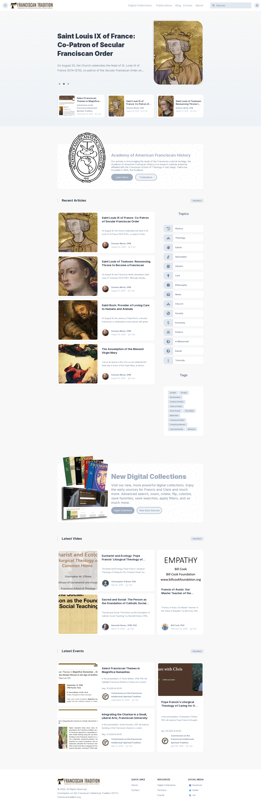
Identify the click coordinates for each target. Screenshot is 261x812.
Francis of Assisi (176, 402)
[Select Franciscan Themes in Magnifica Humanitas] (67, 106)
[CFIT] (31, 5)
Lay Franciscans (176, 429)
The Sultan (189, 411)
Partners (161, 790)
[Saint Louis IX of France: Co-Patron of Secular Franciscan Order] (116, 106)
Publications (164, 5)
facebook (197, 785)
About (199, 5)
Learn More (122, 177)
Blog (178, 5)
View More (197, 201)
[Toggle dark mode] (257, 5)
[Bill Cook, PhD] (166, 627)
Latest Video (72, 539)
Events (187, 5)
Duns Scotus (175, 411)
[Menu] (5, 5)
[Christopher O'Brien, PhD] (106, 583)
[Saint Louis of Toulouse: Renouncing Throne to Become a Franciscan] (178, 53)
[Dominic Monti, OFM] (106, 245)
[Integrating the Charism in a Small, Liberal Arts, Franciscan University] (77, 730)
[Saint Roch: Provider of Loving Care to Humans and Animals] (77, 320)
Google (184, 393)
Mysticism (174, 415)
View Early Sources (149, 510)
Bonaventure (175, 397)
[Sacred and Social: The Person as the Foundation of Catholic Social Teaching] (77, 614)
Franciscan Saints (177, 420)
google (173, 393)
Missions (191, 429)
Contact (135, 790)
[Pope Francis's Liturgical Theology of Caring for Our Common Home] (180, 679)
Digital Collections (140, 5)
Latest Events (73, 651)
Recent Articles (74, 200)
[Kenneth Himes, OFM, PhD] (106, 627)
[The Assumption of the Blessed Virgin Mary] (77, 363)
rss (193, 795)
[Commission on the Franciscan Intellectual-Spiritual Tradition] (106, 696)
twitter (195, 790)
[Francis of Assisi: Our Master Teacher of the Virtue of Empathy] (180, 567)
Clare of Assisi (176, 406)
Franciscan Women (177, 425)
